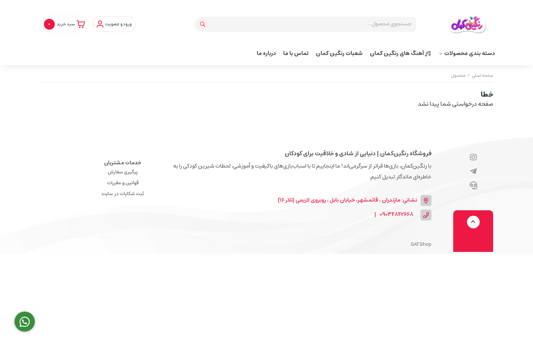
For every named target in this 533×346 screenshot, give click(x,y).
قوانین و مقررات (123, 183)
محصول (458, 75)
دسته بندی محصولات (469, 53)
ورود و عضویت (118, 24)
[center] (203, 24)
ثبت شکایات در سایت (123, 194)
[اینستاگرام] (473, 157)
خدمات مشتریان (122, 163)
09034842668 (396, 215)
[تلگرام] (473, 172)
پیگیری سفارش (123, 172)
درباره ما (266, 53)
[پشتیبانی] (473, 186)
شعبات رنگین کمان (339, 53)
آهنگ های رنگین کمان (397, 53)
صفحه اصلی (482, 75)
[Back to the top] (473, 222)
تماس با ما (296, 53)
